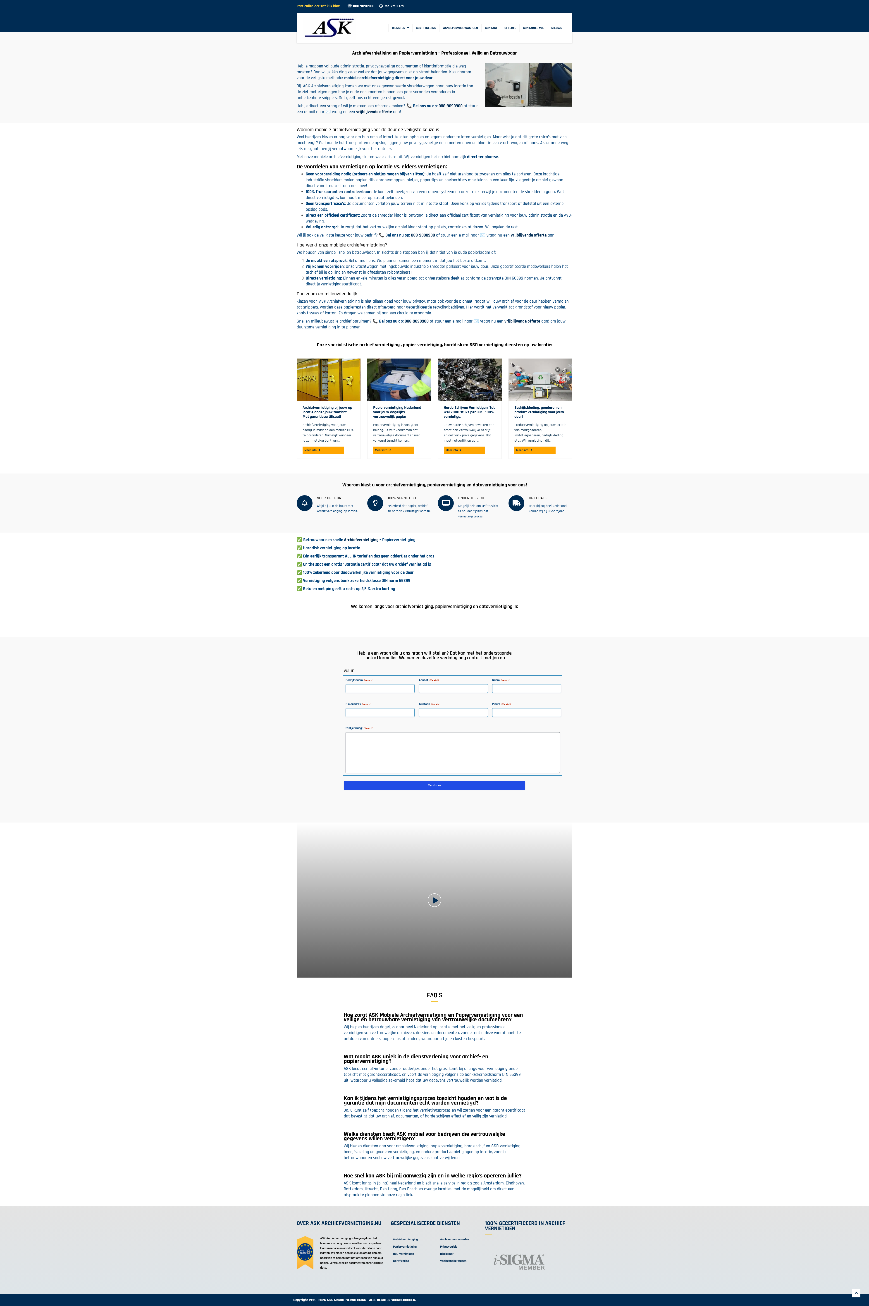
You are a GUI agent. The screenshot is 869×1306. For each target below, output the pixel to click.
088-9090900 (451, 106)
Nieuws (556, 28)
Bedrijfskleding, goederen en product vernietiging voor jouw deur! (539, 412)
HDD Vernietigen (403, 1254)
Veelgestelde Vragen (453, 1261)
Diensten (398, 28)
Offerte (510, 28)
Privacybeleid (448, 1247)
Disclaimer (447, 1254)
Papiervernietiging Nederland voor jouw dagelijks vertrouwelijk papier (397, 412)
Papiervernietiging (405, 1247)
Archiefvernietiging (361, 540)
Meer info (310, 450)
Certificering (426, 28)
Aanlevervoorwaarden (460, 28)
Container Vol (533, 28)
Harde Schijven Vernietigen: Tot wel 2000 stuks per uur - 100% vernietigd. (469, 412)
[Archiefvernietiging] (328, 380)
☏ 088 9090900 (360, 6)
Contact (491, 28)
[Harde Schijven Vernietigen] (470, 380)
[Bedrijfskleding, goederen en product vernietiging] (540, 380)
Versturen (434, 785)
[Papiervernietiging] (399, 380)
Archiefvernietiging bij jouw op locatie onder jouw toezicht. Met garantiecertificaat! (327, 412)
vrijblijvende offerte (374, 112)
